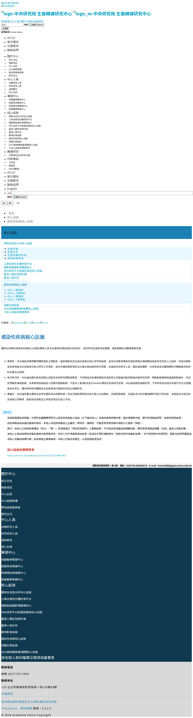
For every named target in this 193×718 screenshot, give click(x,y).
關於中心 (13, 56)
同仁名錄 (13, 92)
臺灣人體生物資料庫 (13, 619)
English (12, 188)
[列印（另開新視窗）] (44, 322)
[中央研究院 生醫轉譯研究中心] (76, 13)
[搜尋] (36, 25)
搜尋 (26, 24)
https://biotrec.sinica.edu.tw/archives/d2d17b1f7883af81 (36, 455)
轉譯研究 (13, 151)
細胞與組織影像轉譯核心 (16, 605)
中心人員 (13, 79)
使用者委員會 (16, 258)
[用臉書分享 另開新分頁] (17, 322)
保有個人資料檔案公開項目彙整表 (27, 657)
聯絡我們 (39, 21)
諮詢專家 (6, 540)
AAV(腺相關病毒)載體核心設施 (19, 652)
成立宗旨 (6, 481)
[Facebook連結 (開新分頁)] (10, 708)
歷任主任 (13, 75)
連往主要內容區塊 (9, 2)
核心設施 (13, 112)
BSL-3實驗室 (16, 296)
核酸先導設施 (9, 645)
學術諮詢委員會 (10, 507)
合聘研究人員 (9, 527)
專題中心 (13, 96)
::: (19, 2)
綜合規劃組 (14, 168)
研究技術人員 (9, 533)
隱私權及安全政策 (45, 702)
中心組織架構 (9, 501)
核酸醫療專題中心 (12, 559)
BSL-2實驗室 (16, 290)
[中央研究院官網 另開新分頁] (7, 6)
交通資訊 (30, 21)
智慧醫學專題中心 (17, 108)
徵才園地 (21, 21)
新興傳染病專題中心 (13, 573)
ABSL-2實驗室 (16, 293)
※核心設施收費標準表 (19, 147)
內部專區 (13, 159)
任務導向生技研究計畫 (19, 155)
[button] (11, 31)
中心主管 (6, 494)
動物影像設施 (9, 632)
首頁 (10, 213)
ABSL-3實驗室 (16, 299)
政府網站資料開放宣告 (16, 702)
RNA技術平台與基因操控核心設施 (21, 612)
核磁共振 (13, 248)
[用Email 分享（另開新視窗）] (35, 322)
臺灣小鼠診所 (9, 625)
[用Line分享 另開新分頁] (27, 322)
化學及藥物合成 (17, 255)
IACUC (13, 21)
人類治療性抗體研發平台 (16, 599)
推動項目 (6, 487)
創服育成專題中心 (12, 566)
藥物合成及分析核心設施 (18, 243)
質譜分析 (13, 252)
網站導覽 (5, 21)
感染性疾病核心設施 (20, 221)
